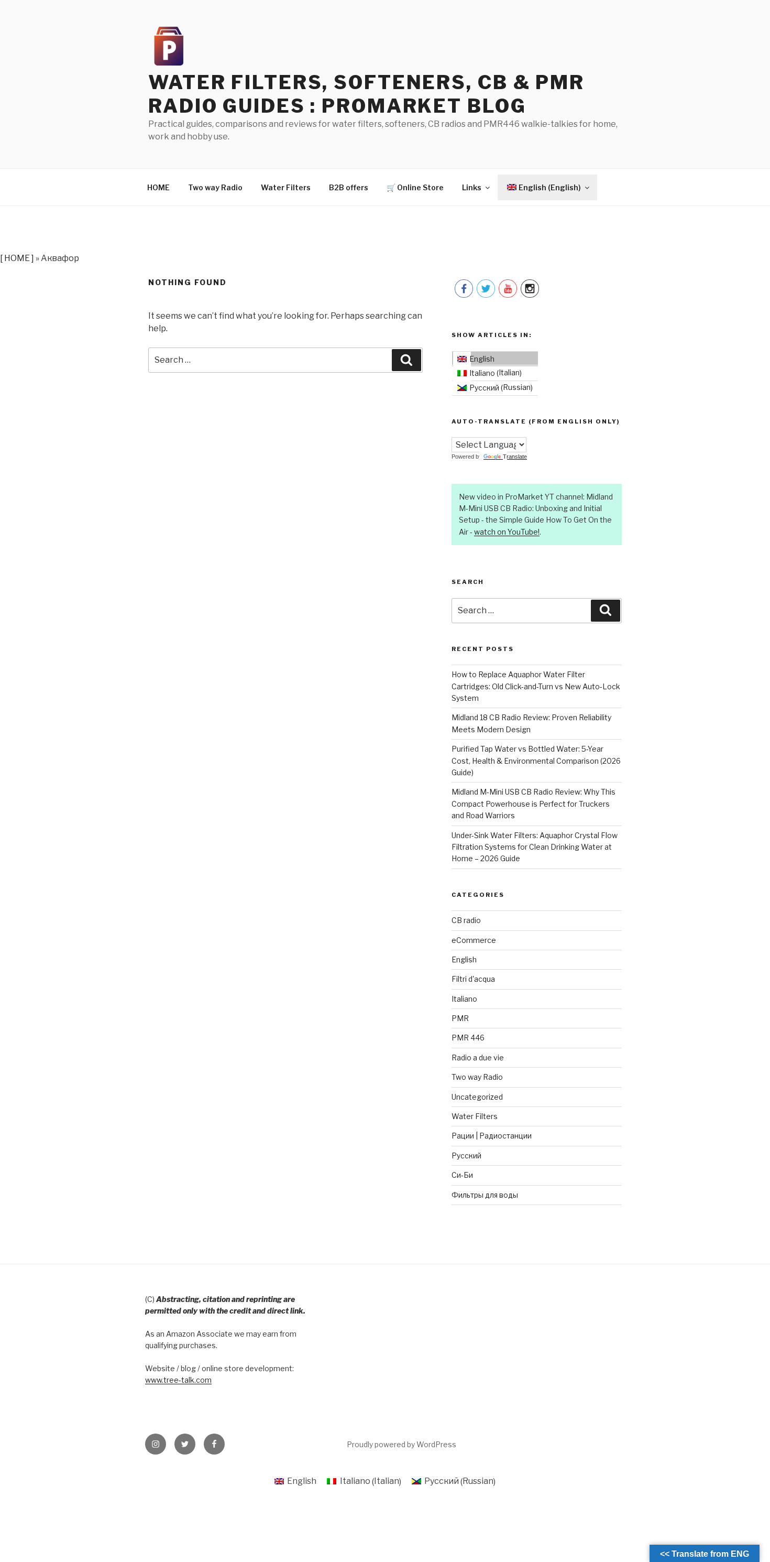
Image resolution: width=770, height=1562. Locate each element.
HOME (158, 187)
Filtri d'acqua (473, 978)
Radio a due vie (478, 1057)
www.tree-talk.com (178, 1379)
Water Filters (286, 187)
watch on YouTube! (507, 531)
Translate (515, 456)
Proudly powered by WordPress (401, 1444)
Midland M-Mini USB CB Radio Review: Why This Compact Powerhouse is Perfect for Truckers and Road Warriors (533, 803)
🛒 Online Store (415, 187)
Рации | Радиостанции (492, 1135)
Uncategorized (477, 1096)
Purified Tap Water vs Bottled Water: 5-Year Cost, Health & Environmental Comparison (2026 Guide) (536, 760)
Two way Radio (215, 187)
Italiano (464, 998)
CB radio (466, 920)
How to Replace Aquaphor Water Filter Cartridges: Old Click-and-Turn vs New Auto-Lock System (536, 686)
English (464, 959)
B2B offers (348, 187)
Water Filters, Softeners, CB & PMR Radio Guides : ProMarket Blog (366, 94)
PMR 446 (468, 1037)
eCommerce (474, 940)
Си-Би (462, 1174)
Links (471, 187)
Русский (466, 1155)
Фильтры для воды (485, 1194)
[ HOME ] (17, 258)
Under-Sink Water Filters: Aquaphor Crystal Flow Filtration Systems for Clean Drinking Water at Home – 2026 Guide (535, 847)
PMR (460, 1018)
